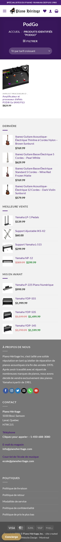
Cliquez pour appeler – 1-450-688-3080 (26, 436)
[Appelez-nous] (30, 391)
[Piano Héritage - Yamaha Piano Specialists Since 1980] (24, 11)
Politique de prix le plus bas (18, 514)
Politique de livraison (15, 488)
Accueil (14, 31)
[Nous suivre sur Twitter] (18, 391)
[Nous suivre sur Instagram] (12, 391)
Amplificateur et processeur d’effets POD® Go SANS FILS (14, 99)
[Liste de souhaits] (44, 11)
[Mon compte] (50, 11)
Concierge (11, 536)
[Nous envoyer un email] (24, 391)
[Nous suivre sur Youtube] (36, 391)
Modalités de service (14, 501)
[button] (5, 11)
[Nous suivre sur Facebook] (5, 391)
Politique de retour (14, 494)
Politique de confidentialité (18, 508)
